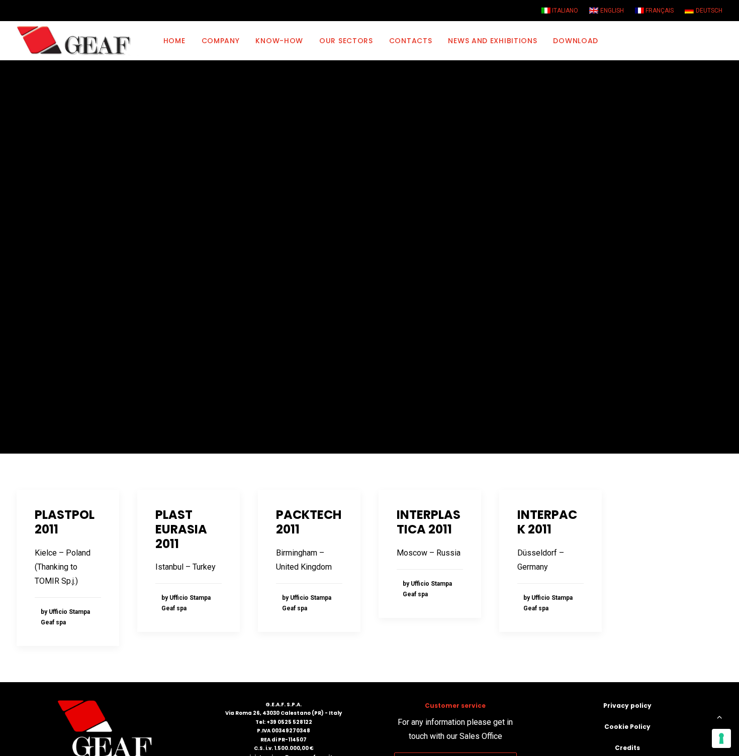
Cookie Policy (627, 726)
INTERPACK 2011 (547, 521)
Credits (627, 747)
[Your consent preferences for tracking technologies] (721, 738)
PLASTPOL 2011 (65, 521)
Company (221, 41)
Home (174, 41)
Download (575, 41)
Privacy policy (627, 705)
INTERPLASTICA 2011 (428, 521)
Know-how (279, 41)
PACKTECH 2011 (308, 521)
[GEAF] (78, 41)
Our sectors (346, 41)
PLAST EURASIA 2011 (181, 529)
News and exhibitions (492, 41)
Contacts (410, 41)
